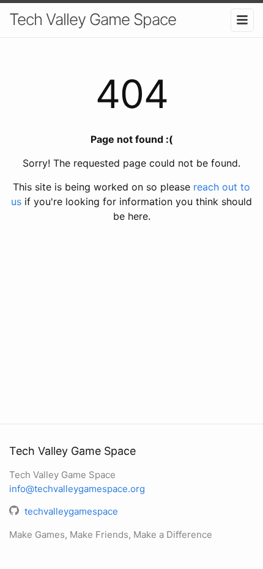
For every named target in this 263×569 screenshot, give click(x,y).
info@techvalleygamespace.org (77, 489)
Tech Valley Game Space (92, 19)
